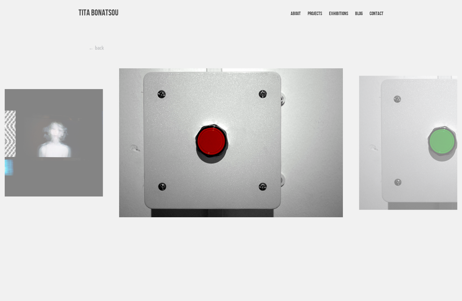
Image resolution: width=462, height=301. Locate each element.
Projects (315, 14)
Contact (376, 14)
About (296, 14)
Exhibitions (338, 14)
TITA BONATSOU (98, 13)
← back (96, 47)
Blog (359, 14)
